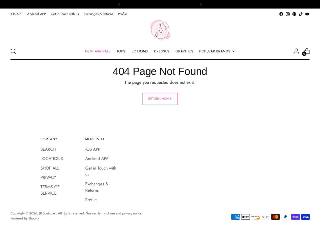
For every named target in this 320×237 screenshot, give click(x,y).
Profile (91, 200)
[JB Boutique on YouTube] (307, 14)
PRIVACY (48, 177)
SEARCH (48, 149)
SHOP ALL (49, 168)
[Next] (200, 4)
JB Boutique (47, 213)
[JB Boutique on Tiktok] (300, 14)
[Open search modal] (13, 51)
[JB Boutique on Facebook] (281, 14)
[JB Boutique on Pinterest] (294, 14)
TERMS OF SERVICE (50, 190)
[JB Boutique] (160, 30)
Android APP (96, 158)
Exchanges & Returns (96, 187)
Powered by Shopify (24, 218)
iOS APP (92, 149)
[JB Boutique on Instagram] (288, 14)
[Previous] (119, 4)
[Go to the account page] (296, 51)
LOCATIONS (51, 158)
